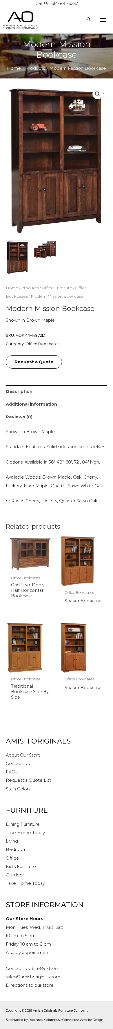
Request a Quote (33, 362)
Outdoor (15, 875)
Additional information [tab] (31, 404)
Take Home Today (25, 832)
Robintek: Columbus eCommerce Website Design (66, 1020)
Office (12, 858)
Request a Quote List (28, 780)
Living (12, 841)
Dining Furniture (23, 824)
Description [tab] (19, 391)
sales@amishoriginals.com (33, 976)
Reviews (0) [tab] (19, 417)
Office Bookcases (42, 343)
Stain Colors (18, 789)
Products (30, 287)
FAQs (11, 772)
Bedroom (16, 849)
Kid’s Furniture (21, 866)
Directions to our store (30, 985)
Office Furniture (57, 287)
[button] (97, 94)
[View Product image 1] (17, 258)
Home (12, 287)
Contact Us (18, 763)
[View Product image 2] (45, 250)
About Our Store (23, 755)
